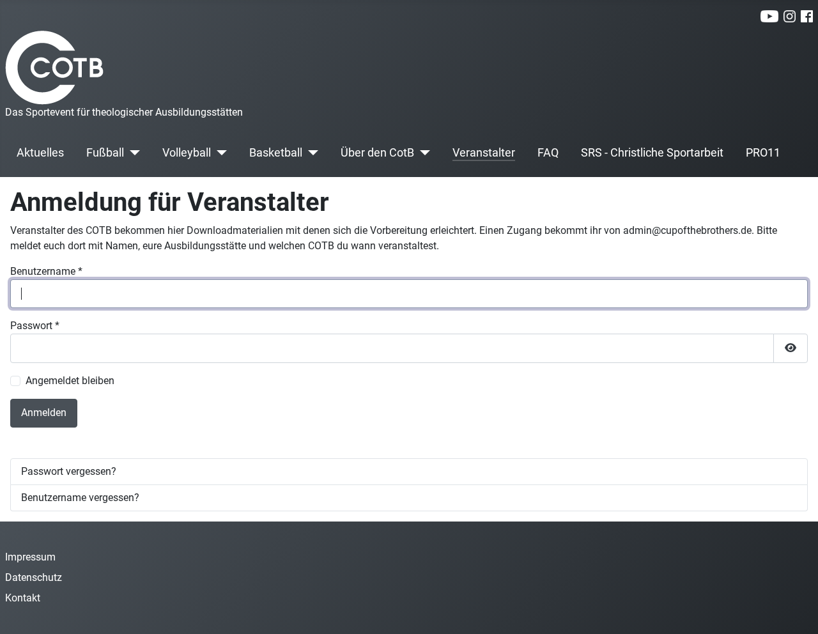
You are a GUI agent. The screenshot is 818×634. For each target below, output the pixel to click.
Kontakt (22, 598)
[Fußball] (132, 152)
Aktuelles (40, 152)
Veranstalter (483, 152)
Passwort (34, 326)
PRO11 (763, 152)
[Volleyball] (219, 152)
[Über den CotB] (422, 152)
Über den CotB (377, 152)
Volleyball (186, 152)
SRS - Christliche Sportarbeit (652, 152)
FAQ (548, 152)
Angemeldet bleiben (70, 381)
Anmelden (43, 412)
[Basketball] (310, 152)
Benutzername (46, 271)
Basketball (275, 152)
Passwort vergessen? (68, 471)
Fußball (105, 152)
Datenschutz (33, 577)
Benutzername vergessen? (80, 497)
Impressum (30, 557)
